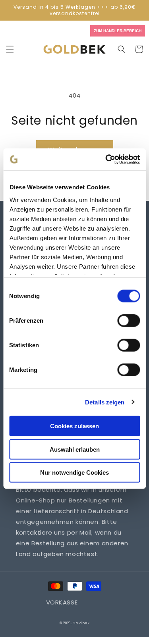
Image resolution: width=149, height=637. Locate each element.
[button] (10, 49)
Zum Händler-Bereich (117, 31)
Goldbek (81, 623)
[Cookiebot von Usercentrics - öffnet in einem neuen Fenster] (106, 159)
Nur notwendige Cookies (74, 472)
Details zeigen (104, 401)
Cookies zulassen (74, 426)
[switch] (128, 320)
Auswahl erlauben (75, 449)
